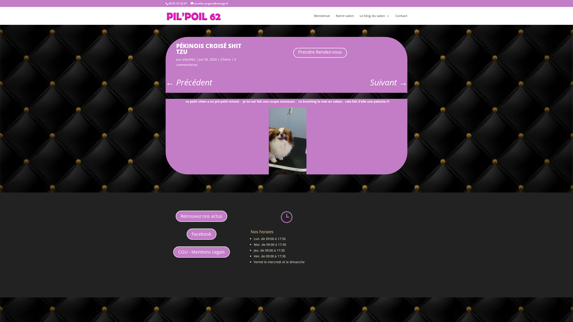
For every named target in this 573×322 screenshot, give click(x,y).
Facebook (202, 234)
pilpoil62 (188, 59)
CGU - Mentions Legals (201, 252)
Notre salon (345, 16)
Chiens (225, 59)
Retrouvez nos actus (201, 216)
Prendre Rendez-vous (320, 52)
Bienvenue (322, 16)
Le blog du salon (372, 16)
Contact (401, 16)
